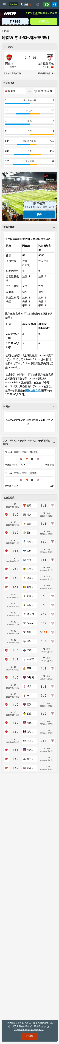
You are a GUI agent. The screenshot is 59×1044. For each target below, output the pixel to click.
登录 (37, 5)
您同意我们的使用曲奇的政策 (28, 1029)
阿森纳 (9, 63)
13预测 (33, 473)
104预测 (33, 452)
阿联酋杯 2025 (33, 390)
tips (26, 4)
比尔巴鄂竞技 (46, 63)
